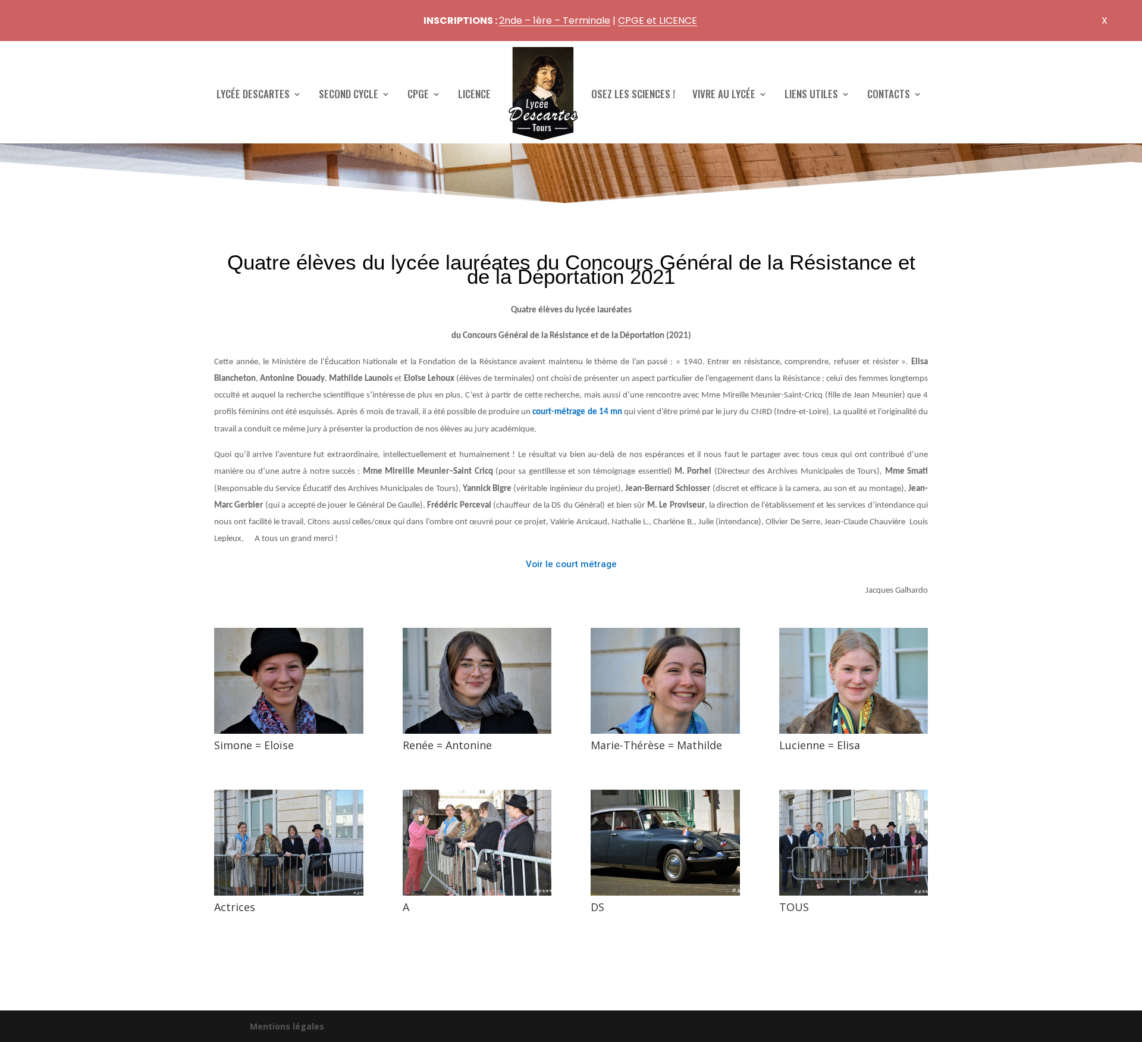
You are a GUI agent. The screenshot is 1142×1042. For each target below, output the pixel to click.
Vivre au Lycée (723, 93)
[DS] (665, 895)
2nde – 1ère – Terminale (554, 20)
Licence (474, 93)
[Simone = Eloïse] (288, 733)
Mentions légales (287, 1026)
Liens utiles (811, 93)
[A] (477, 895)
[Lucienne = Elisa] (853, 733)
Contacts (888, 93)
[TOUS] (853, 895)
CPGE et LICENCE (657, 20)
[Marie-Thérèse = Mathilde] (665, 733)
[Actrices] (288, 895)
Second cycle (348, 93)
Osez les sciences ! (633, 93)
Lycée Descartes (253, 93)
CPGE (418, 93)
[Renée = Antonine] (477, 733)
